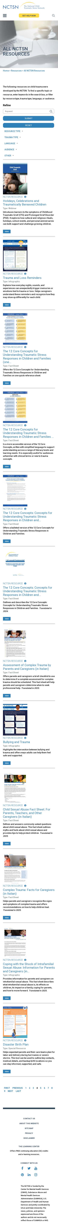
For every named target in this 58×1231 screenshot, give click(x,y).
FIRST (7, 1088)
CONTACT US (29, 1119)
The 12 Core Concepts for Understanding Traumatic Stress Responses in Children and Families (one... (27, 356)
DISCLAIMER (29, 1138)
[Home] (23, 5)
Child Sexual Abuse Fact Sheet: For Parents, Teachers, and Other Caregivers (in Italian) (26, 813)
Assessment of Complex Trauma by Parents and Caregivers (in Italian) (27, 667)
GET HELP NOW (29, 16)
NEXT (10, 1091)
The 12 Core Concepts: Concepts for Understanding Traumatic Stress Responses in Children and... (27, 516)
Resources (16, 70)
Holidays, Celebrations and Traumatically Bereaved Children (24, 202)
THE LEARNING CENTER (29, 1146)
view (7, 231)
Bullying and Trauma (16, 742)
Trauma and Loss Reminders (22, 278)
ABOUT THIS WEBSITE (29, 1123)
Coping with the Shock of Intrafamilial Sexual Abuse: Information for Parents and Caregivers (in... (29, 967)
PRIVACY (29, 1133)
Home (6, 70)
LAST (18, 1091)
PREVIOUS (17, 1088)
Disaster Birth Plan (16, 1044)
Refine (7, 105)
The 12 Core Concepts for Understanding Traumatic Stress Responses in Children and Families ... (28, 433)
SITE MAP (29, 1128)
